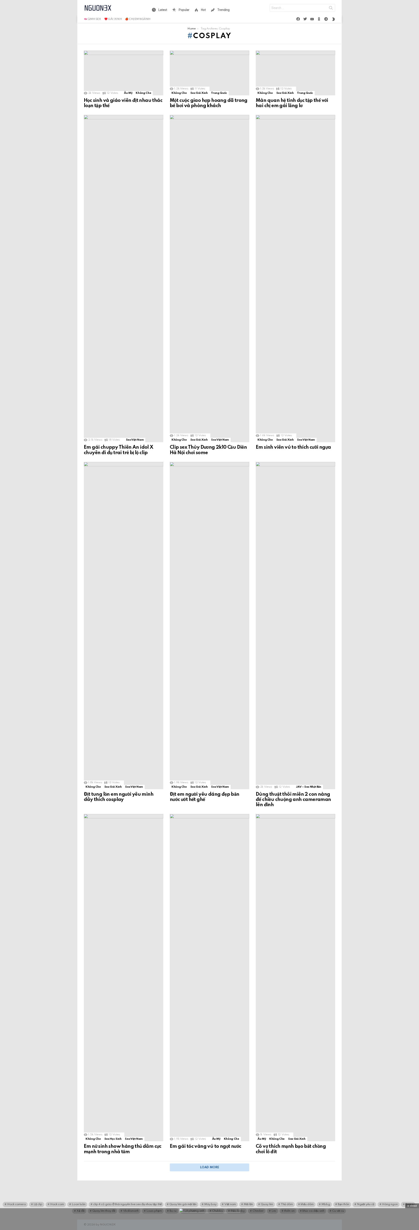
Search (330, 9)
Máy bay (210, 1204)
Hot (203, 9)
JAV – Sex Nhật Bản (308, 786)
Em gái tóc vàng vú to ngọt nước (205, 1146)
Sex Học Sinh (113, 1139)
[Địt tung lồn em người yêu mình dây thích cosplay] (123, 625)
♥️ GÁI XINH (113, 19)
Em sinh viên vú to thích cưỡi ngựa (293, 447)
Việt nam (230, 1204)
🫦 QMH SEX (92, 19)
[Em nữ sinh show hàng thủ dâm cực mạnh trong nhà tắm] (123, 977)
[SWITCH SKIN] (333, 19)
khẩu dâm (307, 1204)
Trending (223, 9)
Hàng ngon (390, 1204)
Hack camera (16, 1204)
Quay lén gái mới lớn (182, 1204)
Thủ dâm (287, 1204)
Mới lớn (248, 1204)
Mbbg (325, 1204)
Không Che (143, 93)
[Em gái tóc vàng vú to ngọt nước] (209, 977)
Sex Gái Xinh (199, 93)
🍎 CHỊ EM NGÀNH (138, 19)
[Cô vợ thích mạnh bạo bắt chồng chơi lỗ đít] (295, 977)
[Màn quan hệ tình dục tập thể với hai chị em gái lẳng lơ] (295, 73)
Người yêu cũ (365, 1204)
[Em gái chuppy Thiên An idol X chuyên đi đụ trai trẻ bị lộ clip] (123, 278)
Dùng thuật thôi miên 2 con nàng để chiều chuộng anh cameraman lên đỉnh (293, 799)
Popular (183, 9)
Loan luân (78, 1204)
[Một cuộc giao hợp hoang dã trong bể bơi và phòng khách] (209, 73)
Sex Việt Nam (135, 439)
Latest (162, 9)
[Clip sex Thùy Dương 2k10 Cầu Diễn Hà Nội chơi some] (209, 278)
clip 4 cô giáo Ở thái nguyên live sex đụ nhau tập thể (127, 1204)
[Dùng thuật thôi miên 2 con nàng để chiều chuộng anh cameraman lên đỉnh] (295, 625)
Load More (209, 1167)
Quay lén (267, 1204)
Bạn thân (343, 1204)
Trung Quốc (219, 93)
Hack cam (57, 1204)
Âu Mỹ (128, 93)
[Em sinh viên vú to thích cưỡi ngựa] (295, 278)
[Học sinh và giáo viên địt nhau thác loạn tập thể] (123, 73)
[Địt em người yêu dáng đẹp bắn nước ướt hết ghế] (209, 625)
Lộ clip (38, 1204)
